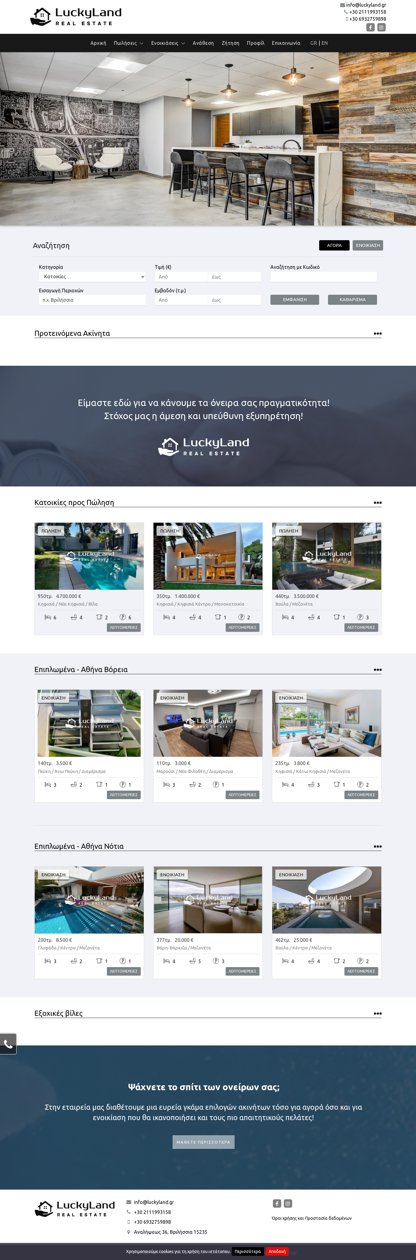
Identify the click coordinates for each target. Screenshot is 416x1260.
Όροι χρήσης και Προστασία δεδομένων (312, 1218)
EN (325, 43)
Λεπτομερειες (124, 627)
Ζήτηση (231, 43)
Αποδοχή (277, 1251)
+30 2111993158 (367, 12)
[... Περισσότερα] (376, 334)
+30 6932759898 (367, 19)
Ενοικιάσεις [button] (166, 43)
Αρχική (98, 43)
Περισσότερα (248, 1251)
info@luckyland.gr (366, 5)
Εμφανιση (295, 299)
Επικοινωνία (286, 43)
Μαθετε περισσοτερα (204, 1142)
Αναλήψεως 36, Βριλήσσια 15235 (170, 1232)
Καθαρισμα (353, 299)
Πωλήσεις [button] (127, 43)
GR (313, 43)
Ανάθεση (203, 43)
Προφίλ (255, 43)
